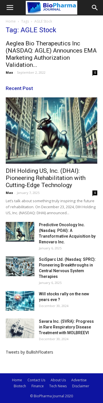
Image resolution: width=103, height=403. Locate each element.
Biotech (20, 386)
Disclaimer (80, 386)
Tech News (58, 386)
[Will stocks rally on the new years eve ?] (20, 301)
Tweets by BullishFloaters (29, 352)
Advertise (79, 380)
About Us (58, 380)
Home (11, 21)
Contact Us (36, 380)
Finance (37, 386)
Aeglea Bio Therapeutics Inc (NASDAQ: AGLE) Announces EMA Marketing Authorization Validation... (51, 54)
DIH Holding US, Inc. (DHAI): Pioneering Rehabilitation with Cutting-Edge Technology (46, 178)
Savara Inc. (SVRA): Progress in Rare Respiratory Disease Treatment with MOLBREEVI (66, 327)
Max (9, 72)
